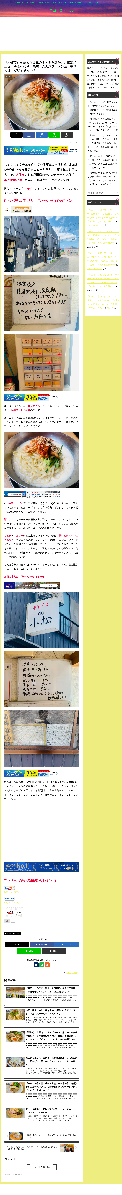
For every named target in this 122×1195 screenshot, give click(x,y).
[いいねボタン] (7, 921)
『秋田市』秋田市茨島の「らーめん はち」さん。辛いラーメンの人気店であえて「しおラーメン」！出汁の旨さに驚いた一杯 (103, 124)
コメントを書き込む (41, 1167)
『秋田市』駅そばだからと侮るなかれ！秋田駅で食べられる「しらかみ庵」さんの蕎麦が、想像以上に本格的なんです (103, 178)
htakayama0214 (94, 225)
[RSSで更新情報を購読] (47, 964)
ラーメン (18, 933)
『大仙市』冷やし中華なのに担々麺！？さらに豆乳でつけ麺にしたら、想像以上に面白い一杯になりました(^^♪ (103, 162)
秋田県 (9, 933)
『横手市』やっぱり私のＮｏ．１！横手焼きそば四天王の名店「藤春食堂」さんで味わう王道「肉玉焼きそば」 (103, 108)
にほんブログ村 (11, 892)
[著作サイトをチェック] (36, 964)
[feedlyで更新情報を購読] (41, 964)
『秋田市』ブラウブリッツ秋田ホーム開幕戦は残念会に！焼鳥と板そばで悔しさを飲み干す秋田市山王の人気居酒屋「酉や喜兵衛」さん (103, 143)
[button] (67, 135)
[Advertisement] (61, 34)
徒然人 (110, 308)
